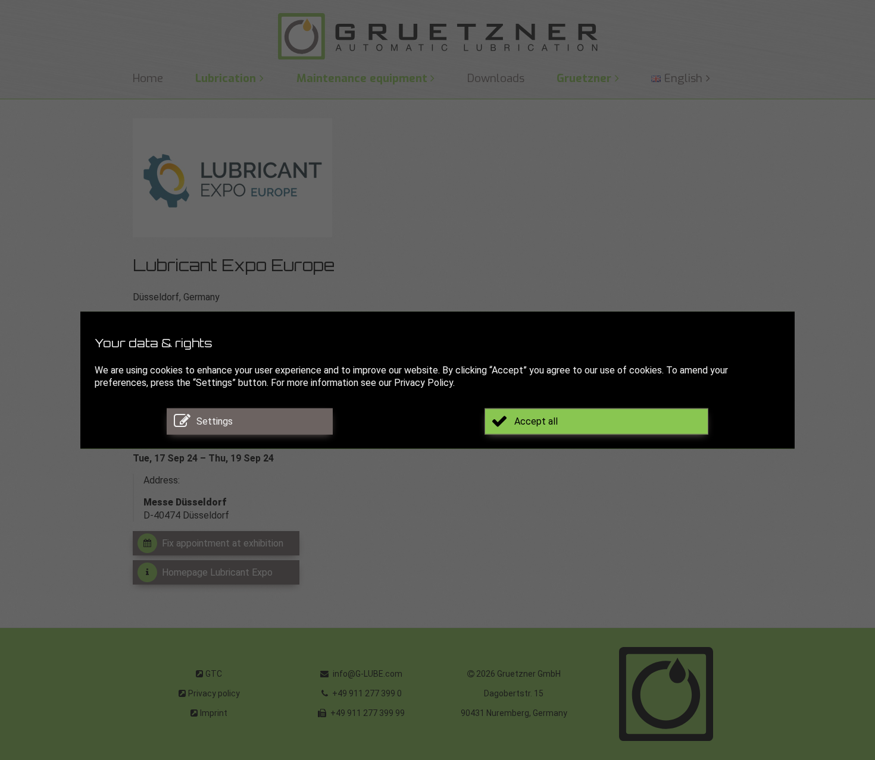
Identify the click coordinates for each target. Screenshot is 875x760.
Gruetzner (584, 78)
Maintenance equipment (361, 78)
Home (148, 78)
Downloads (495, 78)
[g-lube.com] (437, 36)
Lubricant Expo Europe (234, 267)
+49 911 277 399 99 (367, 713)
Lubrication (225, 78)
